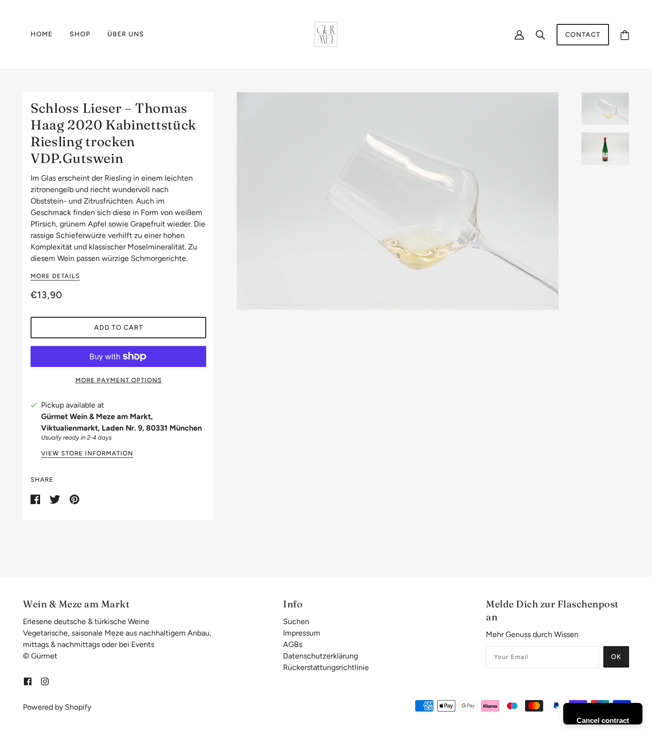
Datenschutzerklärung (320, 655)
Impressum (301, 632)
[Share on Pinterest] (74, 498)
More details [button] (55, 276)
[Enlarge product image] (397, 201)
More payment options (118, 380)
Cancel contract (603, 720)
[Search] (540, 34)
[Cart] (625, 34)
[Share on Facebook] (36, 498)
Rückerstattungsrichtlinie (326, 667)
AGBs (292, 644)
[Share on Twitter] (56, 498)
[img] (27, 681)
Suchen (296, 621)
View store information (87, 453)
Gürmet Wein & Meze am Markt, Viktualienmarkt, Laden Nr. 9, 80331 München (121, 422)
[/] (326, 33)
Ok (616, 657)
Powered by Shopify (57, 707)
